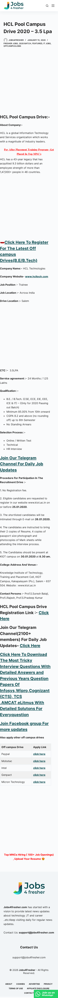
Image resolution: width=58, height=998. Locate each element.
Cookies (20, 984)
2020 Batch (25, 43)
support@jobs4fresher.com (29, 957)
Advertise (34, 984)
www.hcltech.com (36, 276)
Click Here (30, 645)
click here (39, 754)
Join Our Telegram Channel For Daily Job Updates (21, 463)
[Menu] (53, 5)
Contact (29, 993)
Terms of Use (16, 988)
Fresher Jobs (11, 43)
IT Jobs (47, 43)
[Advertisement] (29, 82)
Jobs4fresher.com (15, 907)
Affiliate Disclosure (38, 988)
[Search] (47, 5)
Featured (37, 43)
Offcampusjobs (12, 46)
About (8, 984)
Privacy (48, 984)
